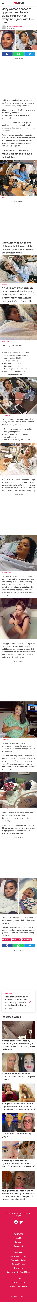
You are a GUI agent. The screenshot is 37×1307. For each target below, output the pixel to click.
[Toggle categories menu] (3, 3)
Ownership (18, 1268)
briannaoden (5, 640)
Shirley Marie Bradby (15, 26)
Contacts (18, 1242)
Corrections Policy (18, 1260)
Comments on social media (18, 1272)
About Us (18, 1238)
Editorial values (18, 1264)
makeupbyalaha (6, 415)
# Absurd (16, 940)
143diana (4, 284)
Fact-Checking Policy (18, 1256)
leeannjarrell (5, 341)
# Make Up (26, 940)
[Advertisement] (18, 78)
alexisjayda (5, 197)
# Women (6, 940)
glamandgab (5, 476)
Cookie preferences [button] (18, 1286)
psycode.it (18, 1246)
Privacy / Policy (18, 1282)
